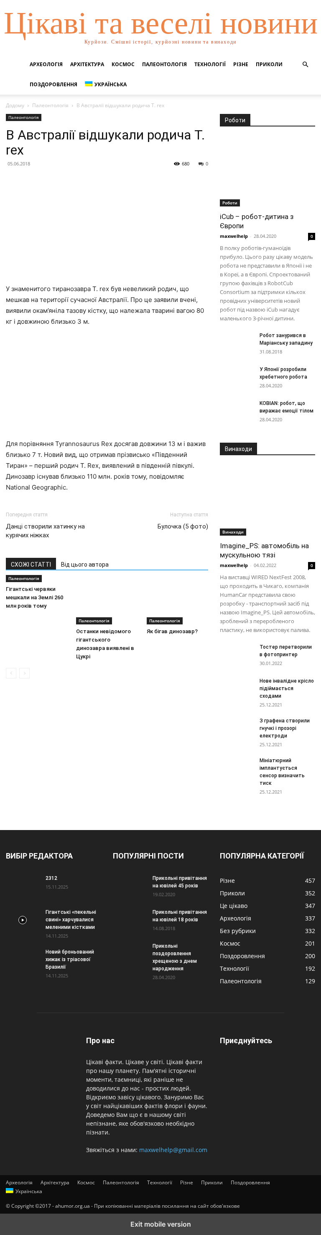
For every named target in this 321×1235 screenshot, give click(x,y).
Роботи (229, 203)
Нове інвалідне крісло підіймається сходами (287, 688)
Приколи (269, 64)
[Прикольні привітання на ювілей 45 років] (129, 886)
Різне (240, 64)
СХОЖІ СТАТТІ (31, 564)
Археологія (46, 64)
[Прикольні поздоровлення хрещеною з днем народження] (129, 954)
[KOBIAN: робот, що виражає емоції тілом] (236, 411)
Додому (15, 105)
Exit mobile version (160, 1224)
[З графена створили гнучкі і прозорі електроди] (236, 728)
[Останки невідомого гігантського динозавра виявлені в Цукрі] (107, 603)
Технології (210, 64)
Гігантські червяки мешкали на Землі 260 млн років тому (34, 597)
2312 (51, 878)
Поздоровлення (53, 84)
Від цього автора (85, 564)
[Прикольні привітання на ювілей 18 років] (129, 920)
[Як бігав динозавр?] (177, 603)
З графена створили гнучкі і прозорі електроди (285, 728)
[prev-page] (11, 673)
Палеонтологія (164, 64)
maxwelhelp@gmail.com (173, 1150)
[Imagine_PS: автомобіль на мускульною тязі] (267, 500)
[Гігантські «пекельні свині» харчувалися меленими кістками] (22, 920)
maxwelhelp (234, 236)
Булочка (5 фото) (183, 526)
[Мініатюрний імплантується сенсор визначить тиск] (236, 768)
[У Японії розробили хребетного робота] (236, 377)
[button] (305, 65)
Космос (123, 64)
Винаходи (233, 532)
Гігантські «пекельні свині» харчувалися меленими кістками (71, 919)
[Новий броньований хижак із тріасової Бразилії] (22, 960)
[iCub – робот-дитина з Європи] (267, 171)
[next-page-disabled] (24, 673)
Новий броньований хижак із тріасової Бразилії (70, 959)
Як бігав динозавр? (172, 631)
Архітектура (87, 64)
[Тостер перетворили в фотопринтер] (236, 655)
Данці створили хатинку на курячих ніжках (45, 531)
